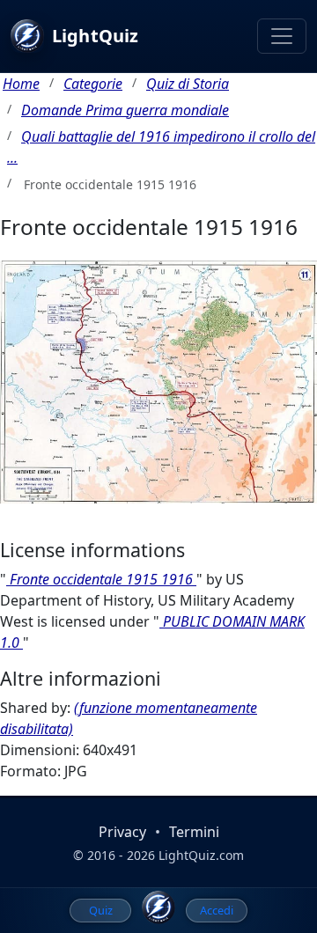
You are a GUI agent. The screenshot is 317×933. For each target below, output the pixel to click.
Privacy (122, 831)
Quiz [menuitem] (101, 910)
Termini (194, 831)
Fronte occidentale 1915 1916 (101, 579)
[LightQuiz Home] (158, 907)
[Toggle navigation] (281, 36)
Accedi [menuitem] (216, 910)
